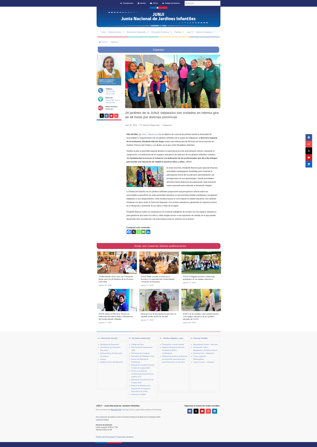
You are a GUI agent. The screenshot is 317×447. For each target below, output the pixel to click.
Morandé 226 (116, 410)
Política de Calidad (138, 394)
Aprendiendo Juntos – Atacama (205, 344)
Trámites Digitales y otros (173, 338)
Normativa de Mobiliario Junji (142, 356)
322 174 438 (110, 91)
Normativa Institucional (141, 338)
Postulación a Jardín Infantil (173, 344)
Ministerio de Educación (109, 344)
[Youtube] (308, 157)
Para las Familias (201, 338)
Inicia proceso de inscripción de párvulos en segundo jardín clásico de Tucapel (158, 315)
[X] (134, 232)
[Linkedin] (308, 164)
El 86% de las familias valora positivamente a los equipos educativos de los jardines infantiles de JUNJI (201, 316)
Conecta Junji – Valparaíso (203, 353)
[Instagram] (308, 144)
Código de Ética (137, 344)
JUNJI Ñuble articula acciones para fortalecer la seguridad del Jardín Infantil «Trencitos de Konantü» (157, 279)
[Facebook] (308, 137)
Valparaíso (167, 125)
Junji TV (190, 32)
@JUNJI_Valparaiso (148, 134)
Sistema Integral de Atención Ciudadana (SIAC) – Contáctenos (173, 350)
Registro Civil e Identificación (111, 362)
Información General (109, 338)
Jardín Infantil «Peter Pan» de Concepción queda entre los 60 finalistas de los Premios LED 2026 (116, 279)
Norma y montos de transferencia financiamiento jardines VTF (142, 374)
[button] (112, 338)
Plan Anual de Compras (140, 353)
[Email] (143, 232)
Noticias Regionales (151, 125)
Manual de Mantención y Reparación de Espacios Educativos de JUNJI (141, 388)
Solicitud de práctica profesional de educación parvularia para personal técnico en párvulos (174, 359)
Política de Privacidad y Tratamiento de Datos (115, 437)
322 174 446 (110, 94)
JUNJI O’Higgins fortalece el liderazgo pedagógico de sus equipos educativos (199, 278)
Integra (103, 359)
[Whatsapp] (138, 232)
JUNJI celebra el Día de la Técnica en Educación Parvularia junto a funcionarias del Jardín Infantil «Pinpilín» (116, 316)
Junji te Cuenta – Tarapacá (203, 362)
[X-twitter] (308, 150)
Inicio (104, 32)
